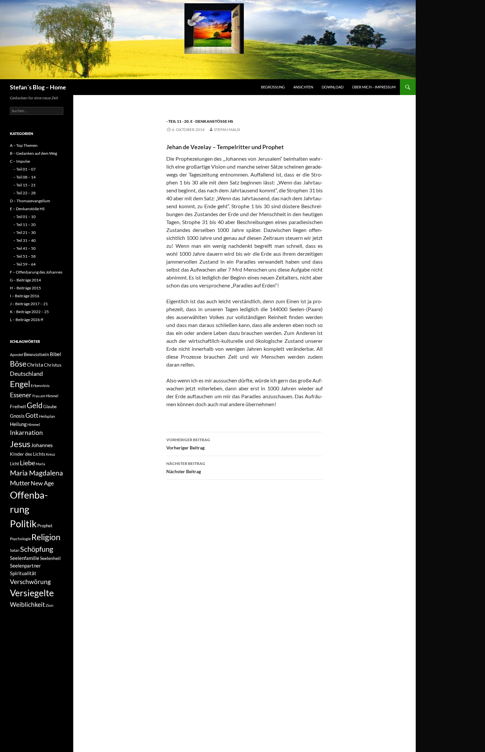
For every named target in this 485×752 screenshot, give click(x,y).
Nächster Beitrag (185, 467)
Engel (20, 384)
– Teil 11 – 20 (24, 224)
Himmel (33, 424)
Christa (35, 365)
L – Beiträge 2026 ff (26, 319)
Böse (18, 363)
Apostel (16, 354)
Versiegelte (32, 592)
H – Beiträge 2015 (25, 287)
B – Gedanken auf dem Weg (33, 153)
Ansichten (303, 87)
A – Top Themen (24, 145)
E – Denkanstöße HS (27, 208)
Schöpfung (36, 548)
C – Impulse (20, 161)
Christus (52, 365)
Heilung (18, 424)
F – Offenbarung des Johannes (36, 272)
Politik (23, 523)
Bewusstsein (36, 354)
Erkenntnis (40, 385)
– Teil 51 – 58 (24, 256)
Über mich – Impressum (374, 87)
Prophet (44, 525)
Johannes (42, 445)
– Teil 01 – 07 (24, 169)
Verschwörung (30, 581)
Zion (49, 605)
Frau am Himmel (45, 396)
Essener (21, 395)
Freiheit (18, 406)
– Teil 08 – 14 (24, 177)
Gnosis (17, 416)
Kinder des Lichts (27, 454)
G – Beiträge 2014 (25, 280)
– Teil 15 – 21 (24, 184)
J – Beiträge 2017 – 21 (29, 303)
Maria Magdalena (36, 473)
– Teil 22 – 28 (24, 192)
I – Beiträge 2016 (24, 295)
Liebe (27, 463)
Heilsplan (47, 416)
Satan (14, 550)
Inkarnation (26, 432)
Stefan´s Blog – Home (38, 87)
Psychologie (20, 538)
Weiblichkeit (27, 604)
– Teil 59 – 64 (24, 264)
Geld (35, 405)
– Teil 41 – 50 (24, 248)
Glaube (50, 406)
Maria (40, 464)
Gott (31, 415)
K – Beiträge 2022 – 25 (29, 311)
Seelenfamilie (24, 558)
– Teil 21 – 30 (24, 232)
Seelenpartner (25, 566)
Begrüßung (273, 87)
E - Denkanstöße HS (211, 121)
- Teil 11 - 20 (177, 121)
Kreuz (50, 454)
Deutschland (26, 373)
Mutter (20, 483)
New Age (42, 483)
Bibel (55, 354)
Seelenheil (50, 558)
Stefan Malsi (227, 129)
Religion (45, 537)
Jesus (20, 444)
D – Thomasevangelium (30, 200)
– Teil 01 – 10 (24, 216)
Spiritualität (23, 573)
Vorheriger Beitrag (188, 443)
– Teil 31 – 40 (24, 240)
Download (332, 87)
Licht (14, 463)
